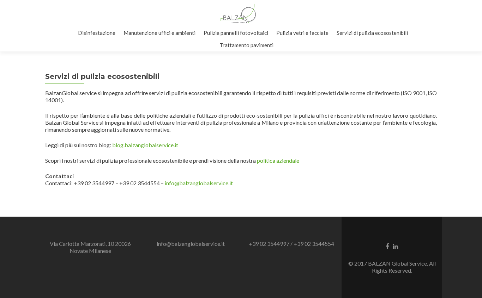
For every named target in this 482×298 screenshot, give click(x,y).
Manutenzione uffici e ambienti (159, 33)
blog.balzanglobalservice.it (145, 145)
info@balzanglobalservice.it (199, 183)
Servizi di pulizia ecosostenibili (372, 33)
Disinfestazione (96, 33)
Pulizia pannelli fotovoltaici (236, 33)
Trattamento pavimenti (246, 45)
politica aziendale (278, 160)
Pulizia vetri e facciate (302, 33)
